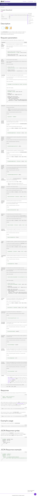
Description (30, 14)
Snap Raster (9, 380)
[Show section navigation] (35, 4)
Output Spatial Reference (11, 378)
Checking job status (20, 403)
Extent (9, 377)
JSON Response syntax (31, 21)
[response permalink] (9, 390)
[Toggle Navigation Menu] (35, 494)
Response (30, 17)
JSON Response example (31, 23)
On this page (30, 13)
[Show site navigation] (35, 1)
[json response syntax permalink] (20, 430)
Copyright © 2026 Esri (15, 495)
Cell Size (9, 381)
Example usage (31, 19)
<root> (12, 15)
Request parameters (31, 16)
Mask (8, 382)
